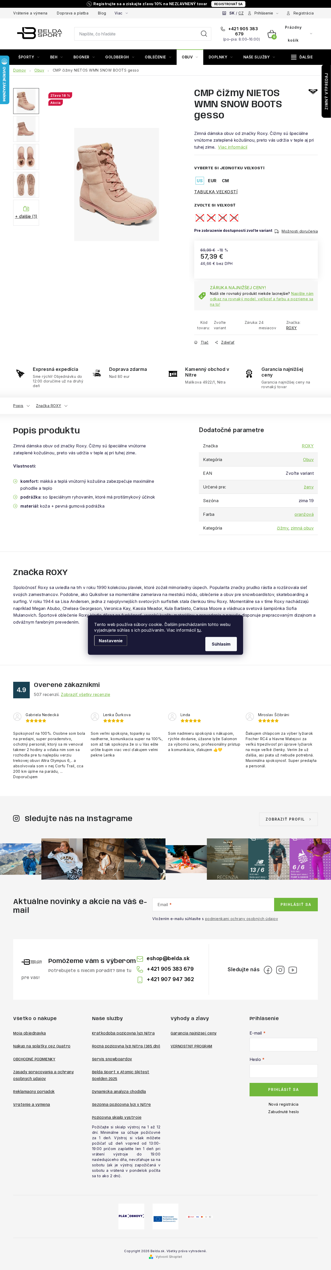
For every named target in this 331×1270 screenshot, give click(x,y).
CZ (241, 13)
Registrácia (304, 13)
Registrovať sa (228, 4)
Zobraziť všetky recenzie (85, 694)
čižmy (283, 528)
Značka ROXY (48, 405)
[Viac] (302, 57)
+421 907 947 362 (170, 979)
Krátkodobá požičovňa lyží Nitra (123, 1033)
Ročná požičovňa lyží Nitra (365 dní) (126, 1046)
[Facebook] (268, 970)
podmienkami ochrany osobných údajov (241, 918)
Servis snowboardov (112, 1059)
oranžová (304, 514)
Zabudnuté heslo (283, 1112)
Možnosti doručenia (300, 231)
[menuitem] (29, 57)
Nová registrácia (284, 1104)
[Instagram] (280, 970)
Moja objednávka (29, 1033)
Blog (102, 13)
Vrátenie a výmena (30, 13)
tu (199, 630)
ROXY (291, 328)
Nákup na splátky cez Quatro (42, 1046)
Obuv (308, 459)
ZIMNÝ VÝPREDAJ (326, 91)
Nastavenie (111, 640)
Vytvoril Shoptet (169, 1257)
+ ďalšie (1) (26, 216)
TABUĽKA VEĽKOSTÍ (216, 191)
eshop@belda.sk (168, 958)
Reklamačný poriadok (34, 1092)
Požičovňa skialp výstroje (117, 1118)
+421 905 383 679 (242, 31)
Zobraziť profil (285, 819)
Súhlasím (221, 644)
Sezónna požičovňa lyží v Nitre (121, 1105)
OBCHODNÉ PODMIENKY (34, 1059)
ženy (309, 486)
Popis (18, 405)
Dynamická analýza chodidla (119, 1092)
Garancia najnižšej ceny (194, 1033)
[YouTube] (293, 970)
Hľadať (204, 34)
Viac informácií (232, 147)
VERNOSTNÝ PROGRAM (191, 1046)
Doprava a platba (72, 13)
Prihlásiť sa (296, 904)
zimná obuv (302, 528)
